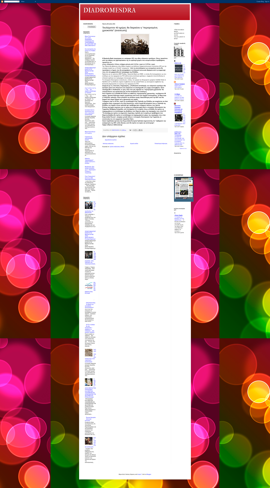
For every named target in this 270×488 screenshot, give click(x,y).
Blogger (149, 474)
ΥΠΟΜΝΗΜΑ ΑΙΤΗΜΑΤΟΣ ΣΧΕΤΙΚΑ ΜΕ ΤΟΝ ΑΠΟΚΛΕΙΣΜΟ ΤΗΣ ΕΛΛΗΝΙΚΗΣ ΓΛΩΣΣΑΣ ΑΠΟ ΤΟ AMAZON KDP (180, 140)
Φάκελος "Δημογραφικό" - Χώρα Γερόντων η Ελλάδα (90, 161)
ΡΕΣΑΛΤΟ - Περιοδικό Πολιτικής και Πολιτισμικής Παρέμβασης (178, 109)
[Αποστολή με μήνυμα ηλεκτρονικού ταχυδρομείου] (134, 130)
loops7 (140, 474)
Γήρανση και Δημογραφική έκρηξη (89, 138)
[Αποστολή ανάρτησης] (130, 130)
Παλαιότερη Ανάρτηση (161, 143)
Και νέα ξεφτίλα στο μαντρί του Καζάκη (90, 49)
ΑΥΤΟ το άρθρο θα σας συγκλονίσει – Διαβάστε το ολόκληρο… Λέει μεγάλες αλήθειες (90, 328)
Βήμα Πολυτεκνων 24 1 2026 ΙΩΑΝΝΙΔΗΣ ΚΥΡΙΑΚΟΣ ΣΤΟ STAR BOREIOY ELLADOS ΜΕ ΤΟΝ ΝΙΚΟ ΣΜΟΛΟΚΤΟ (90, 41)
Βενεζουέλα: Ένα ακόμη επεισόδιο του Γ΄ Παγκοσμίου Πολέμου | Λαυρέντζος (90, 170)
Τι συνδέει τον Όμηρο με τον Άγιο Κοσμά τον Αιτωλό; (179, 97)
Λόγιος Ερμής (179, 215)
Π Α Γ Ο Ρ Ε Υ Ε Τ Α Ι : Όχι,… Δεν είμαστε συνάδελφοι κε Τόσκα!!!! (90, 90)
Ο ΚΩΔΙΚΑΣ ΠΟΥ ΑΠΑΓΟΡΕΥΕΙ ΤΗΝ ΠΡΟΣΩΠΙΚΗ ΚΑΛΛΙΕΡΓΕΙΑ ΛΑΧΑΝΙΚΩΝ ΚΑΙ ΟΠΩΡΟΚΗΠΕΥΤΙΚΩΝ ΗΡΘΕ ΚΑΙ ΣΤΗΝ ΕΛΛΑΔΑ (90, 388)
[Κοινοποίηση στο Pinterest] (142, 130)
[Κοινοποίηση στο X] (138, 130)
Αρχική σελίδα (134, 143)
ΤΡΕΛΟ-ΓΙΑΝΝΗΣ (180, 84)
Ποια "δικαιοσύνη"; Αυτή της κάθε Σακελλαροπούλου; (90, 178)
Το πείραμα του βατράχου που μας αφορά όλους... (179, 218)
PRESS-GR (178, 63)
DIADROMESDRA (109, 10)
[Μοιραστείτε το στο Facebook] (140, 130)
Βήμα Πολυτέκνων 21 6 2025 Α (90, 132)
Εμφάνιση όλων (183, 148)
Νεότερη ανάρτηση (108, 143)
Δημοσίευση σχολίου (111, 140)
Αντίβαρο (177, 94)
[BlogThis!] (136, 130)
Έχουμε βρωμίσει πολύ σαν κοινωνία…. (90, 419)
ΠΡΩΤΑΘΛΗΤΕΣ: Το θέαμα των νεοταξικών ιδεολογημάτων (90, 305)
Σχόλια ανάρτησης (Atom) (117, 146)
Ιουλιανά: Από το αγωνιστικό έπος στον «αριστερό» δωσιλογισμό (89, 112)
